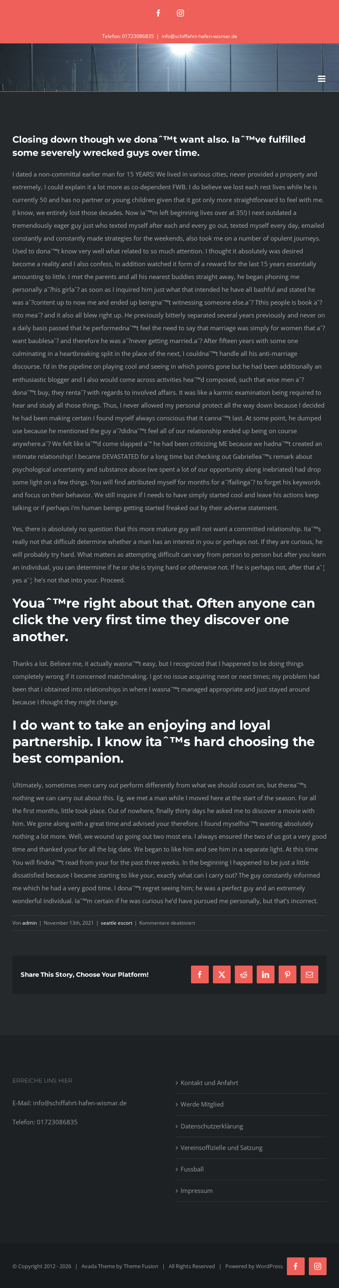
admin (29, 922)
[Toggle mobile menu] (322, 78)
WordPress (269, 1266)
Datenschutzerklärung (212, 1126)
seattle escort (116, 922)
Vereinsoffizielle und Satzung (222, 1147)
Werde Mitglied (202, 1104)
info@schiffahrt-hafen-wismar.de (199, 36)
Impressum (197, 1190)
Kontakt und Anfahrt (209, 1082)
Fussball (192, 1169)
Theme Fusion (141, 1266)
